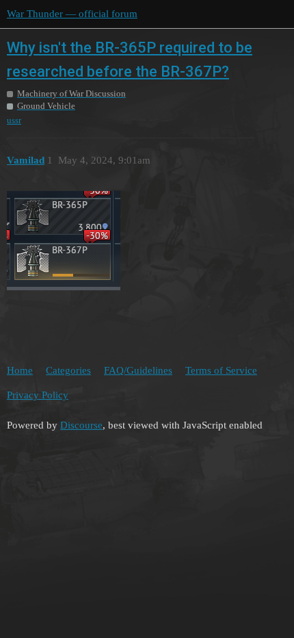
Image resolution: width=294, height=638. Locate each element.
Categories (68, 370)
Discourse (81, 425)
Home (20, 370)
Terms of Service (221, 370)
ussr (14, 120)
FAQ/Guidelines (138, 370)
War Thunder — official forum (72, 13)
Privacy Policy (37, 395)
